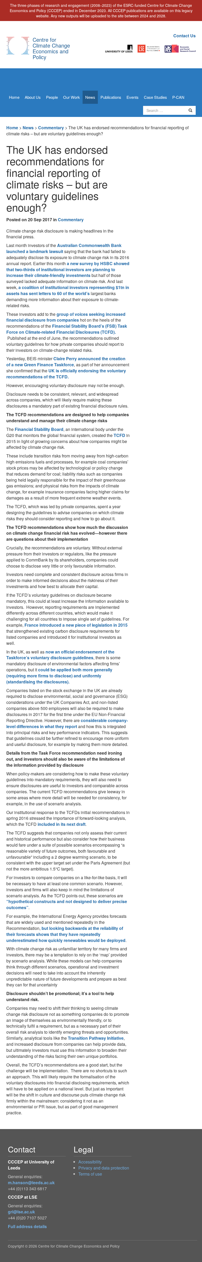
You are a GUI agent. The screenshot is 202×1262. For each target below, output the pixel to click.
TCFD (119, 435)
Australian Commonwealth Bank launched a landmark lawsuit (64, 248)
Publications (110, 97)
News (90, 97)
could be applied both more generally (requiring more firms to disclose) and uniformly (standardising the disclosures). (59, 676)
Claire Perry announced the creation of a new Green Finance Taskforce (65, 362)
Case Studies (155, 97)
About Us (33, 97)
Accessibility (90, 1162)
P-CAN (178, 97)
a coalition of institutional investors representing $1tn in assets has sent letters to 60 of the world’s (67, 290)
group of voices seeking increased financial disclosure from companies (65, 317)
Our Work (71, 97)
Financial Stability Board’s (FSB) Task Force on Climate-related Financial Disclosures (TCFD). (66, 329)
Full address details (27, 1226)
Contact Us (184, 36)
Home (14, 97)
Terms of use (90, 1174)
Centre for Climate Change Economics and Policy (51, 48)
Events (133, 97)
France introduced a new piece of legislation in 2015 (76, 625)
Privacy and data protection (103, 1168)
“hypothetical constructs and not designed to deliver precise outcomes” (66, 904)
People (52, 97)
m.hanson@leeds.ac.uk (31, 1182)
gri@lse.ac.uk (21, 1212)
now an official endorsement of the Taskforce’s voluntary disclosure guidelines (60, 655)
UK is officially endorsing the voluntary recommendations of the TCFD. (66, 374)
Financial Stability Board (39, 429)
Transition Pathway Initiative (96, 1038)
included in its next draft (61, 824)
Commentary (51, 128)
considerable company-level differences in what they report (67, 723)
